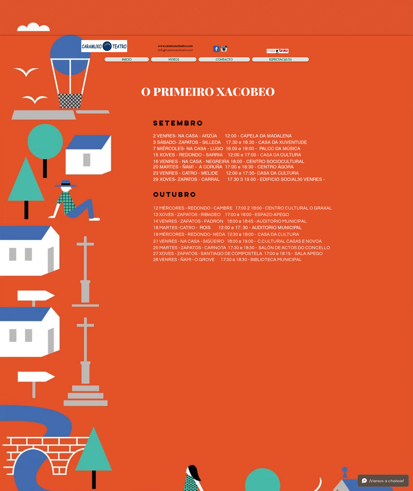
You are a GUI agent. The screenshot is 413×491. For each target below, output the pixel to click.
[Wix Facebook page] (216, 49)
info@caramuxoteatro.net (175, 50)
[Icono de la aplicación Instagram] (224, 49)
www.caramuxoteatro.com (175, 46)
